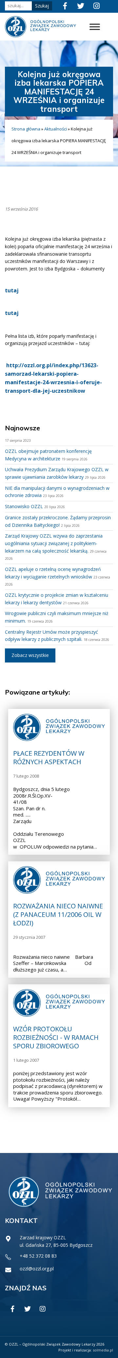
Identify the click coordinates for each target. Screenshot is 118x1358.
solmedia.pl (103, 1350)
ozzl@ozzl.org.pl (37, 1268)
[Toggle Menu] (94, 27)
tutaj (12, 290)
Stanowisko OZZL (24, 506)
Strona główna (25, 129)
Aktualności (55, 129)
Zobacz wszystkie (30, 655)
